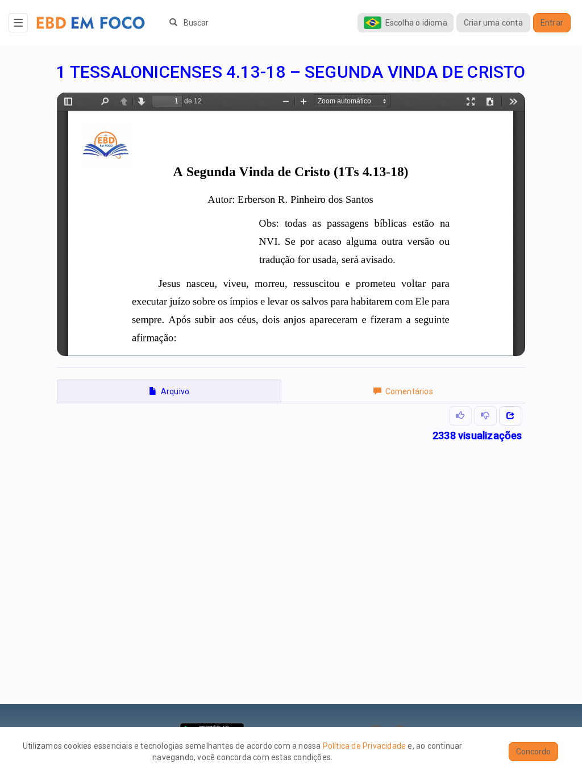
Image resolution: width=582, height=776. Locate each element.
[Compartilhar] (510, 415)
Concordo (533, 751)
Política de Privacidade (364, 745)
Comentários (407, 391)
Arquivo (173, 391)
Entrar (552, 22)
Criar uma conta (493, 22)
